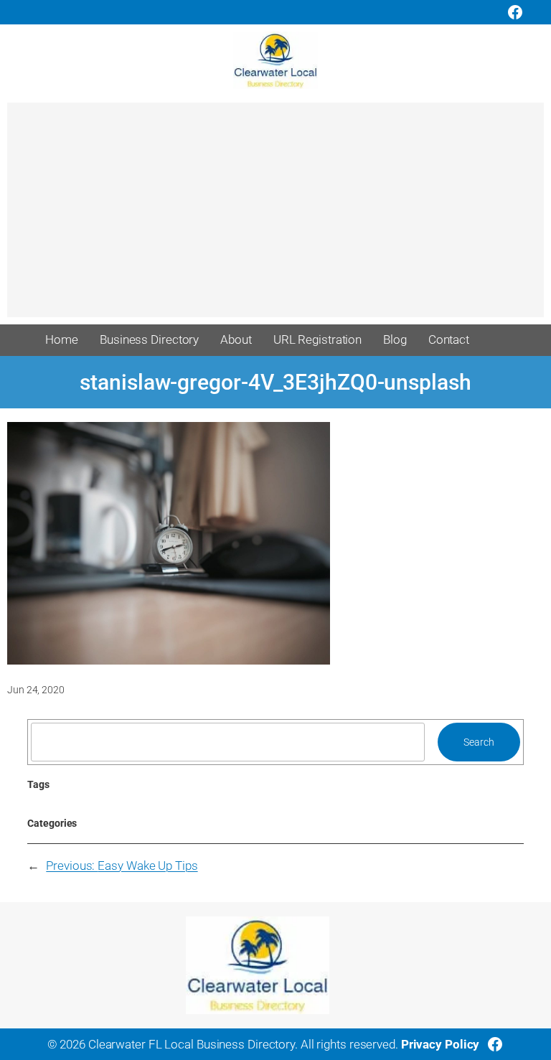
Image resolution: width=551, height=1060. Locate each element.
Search (478, 742)
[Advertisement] (275, 216)
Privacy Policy (440, 1044)
